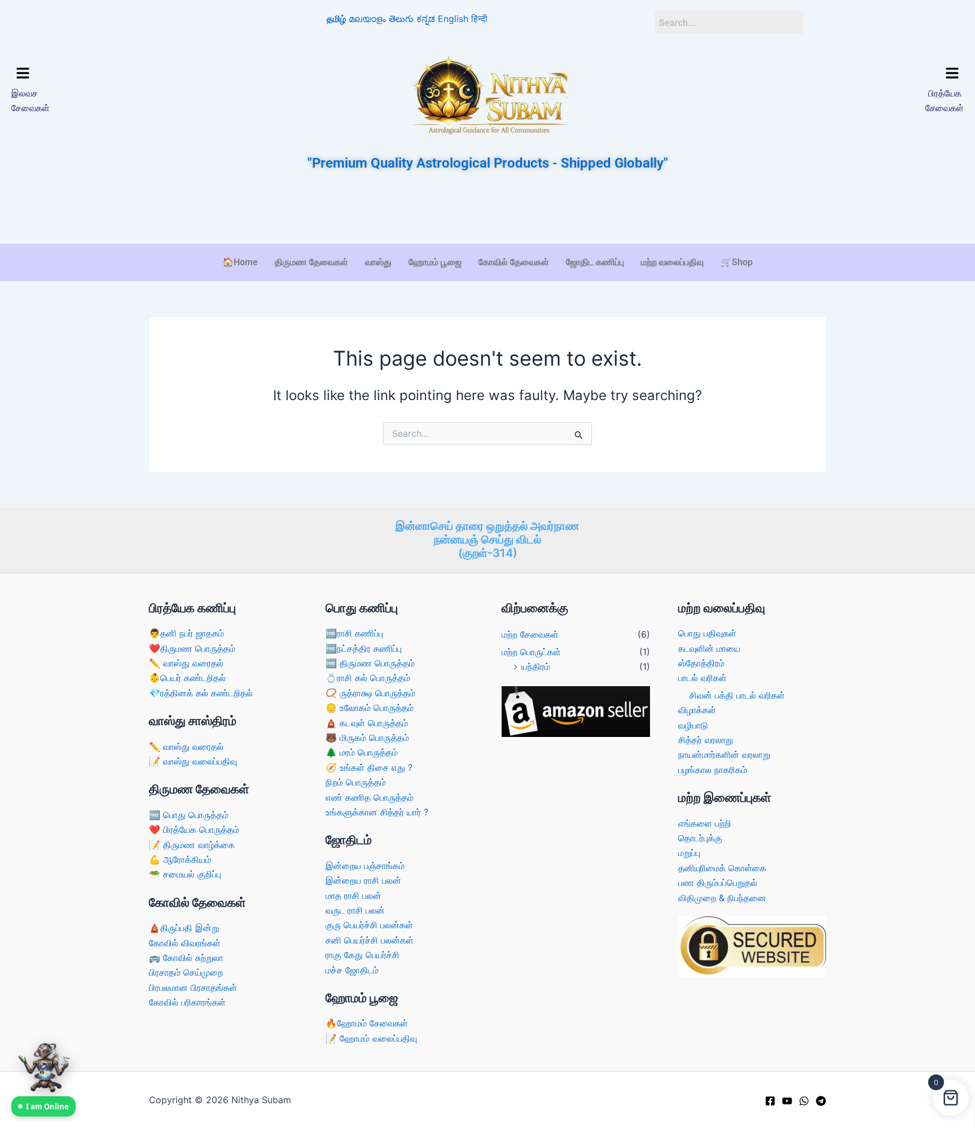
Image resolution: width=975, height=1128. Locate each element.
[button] (126, 74)
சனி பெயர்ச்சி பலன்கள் (370, 940)
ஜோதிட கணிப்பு (595, 262)
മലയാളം (367, 18)
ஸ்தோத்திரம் (701, 663)
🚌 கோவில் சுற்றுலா (186, 957)
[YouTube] (787, 1101)
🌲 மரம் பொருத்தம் (362, 752)
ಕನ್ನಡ (425, 18)
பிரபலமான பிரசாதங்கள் (193, 987)
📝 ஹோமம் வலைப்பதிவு (371, 1038)
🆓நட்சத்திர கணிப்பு (364, 648)
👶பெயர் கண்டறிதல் (187, 677)
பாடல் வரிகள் (702, 677)
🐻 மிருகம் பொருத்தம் (367, 737)
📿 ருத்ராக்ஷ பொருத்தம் (370, 693)
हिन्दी (479, 18)
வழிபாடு (693, 725)
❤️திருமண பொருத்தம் (192, 648)
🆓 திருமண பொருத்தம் (370, 663)
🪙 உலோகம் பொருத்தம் (370, 707)
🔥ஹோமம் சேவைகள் (367, 1023)
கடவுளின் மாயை (709, 648)
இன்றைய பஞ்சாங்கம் (365, 865)
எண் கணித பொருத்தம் (370, 797)
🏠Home (240, 262)
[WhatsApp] (804, 1101)
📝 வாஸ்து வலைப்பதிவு (193, 761)
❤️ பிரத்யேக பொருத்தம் (194, 829)
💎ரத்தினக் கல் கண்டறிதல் (201, 693)
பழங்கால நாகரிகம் (712, 769)
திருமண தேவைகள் (311, 262)
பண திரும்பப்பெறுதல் (717, 882)
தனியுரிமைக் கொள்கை (722, 868)
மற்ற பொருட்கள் (531, 651)
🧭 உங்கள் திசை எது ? (369, 767)
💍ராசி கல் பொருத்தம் (368, 677)
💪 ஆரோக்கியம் (180, 859)
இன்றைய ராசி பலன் (363, 880)
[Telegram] (821, 1101)
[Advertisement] (487, 208)
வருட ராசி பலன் (355, 910)
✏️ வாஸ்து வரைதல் (186, 663)
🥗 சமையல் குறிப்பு (185, 874)
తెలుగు (401, 18)
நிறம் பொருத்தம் (356, 782)
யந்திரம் (535, 666)
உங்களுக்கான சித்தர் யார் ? (377, 812)
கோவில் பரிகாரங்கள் (187, 1002)
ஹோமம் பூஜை (435, 262)
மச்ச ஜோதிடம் (352, 970)
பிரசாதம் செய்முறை (186, 972)
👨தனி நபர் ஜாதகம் (186, 633)
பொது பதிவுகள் (707, 633)
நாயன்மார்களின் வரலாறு (724, 754)
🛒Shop (737, 262)
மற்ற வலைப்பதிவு (672, 262)
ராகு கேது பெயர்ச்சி (362, 954)
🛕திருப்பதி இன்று (184, 927)
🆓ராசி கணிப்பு (354, 633)
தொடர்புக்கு (700, 838)
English (453, 18)
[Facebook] (770, 1101)
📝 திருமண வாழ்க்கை (192, 844)
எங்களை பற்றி (704, 823)
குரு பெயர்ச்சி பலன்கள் (369, 925)
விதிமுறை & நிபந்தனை (722, 897)
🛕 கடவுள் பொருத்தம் (367, 722)
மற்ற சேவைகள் (530, 634)
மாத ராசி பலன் (353, 895)
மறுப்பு (689, 852)
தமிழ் (336, 18)
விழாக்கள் (697, 710)
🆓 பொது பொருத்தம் (189, 814)
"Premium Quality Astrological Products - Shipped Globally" (488, 163)
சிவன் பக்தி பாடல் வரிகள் (737, 695)
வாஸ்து (378, 262)
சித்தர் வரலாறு (705, 739)
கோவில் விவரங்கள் (185, 943)
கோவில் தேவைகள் (513, 262)
